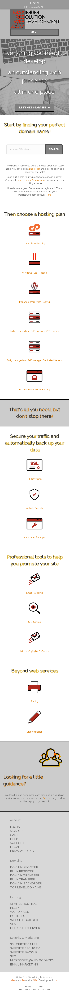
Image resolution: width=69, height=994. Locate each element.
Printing (34, 701)
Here (48, 195)
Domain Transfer (24, 875)
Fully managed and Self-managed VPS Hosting (34, 331)
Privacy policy (31, 986)
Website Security (34, 508)
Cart (14, 835)
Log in (15, 827)
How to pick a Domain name (31, 180)
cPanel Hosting (23, 903)
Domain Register (24, 867)
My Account (34, 6)
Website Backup (23, 952)
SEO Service (34, 622)
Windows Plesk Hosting (34, 273)
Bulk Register (22, 871)
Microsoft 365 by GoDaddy (34, 651)
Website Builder (24, 920)
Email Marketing (34, 593)
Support (47, 798)
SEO (13, 956)
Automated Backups (34, 537)
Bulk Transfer (22, 879)
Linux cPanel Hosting (34, 243)
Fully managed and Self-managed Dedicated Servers (34, 360)
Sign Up (16, 831)
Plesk (14, 907)
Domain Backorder (26, 883)
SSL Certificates (35, 479)
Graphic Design (34, 731)
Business (17, 916)
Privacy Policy (22, 851)
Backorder (34, 169)
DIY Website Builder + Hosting (34, 389)
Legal (15, 847)
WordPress (19, 911)
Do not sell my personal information (34, 989)
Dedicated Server (25, 928)
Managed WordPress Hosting (34, 302)
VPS (13, 924)
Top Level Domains (26, 887)
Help (14, 839)
